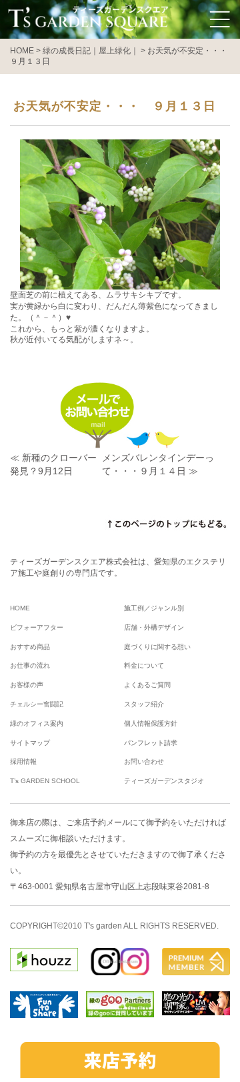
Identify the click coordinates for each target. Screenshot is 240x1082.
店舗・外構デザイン (154, 627)
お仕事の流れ (30, 665)
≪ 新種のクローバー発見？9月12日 (53, 464)
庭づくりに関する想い (157, 646)
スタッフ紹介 (144, 704)
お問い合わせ (144, 761)
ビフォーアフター (36, 627)
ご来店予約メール (98, 822)
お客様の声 (26, 684)
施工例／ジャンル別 (154, 608)
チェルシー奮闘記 (36, 704)
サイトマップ (30, 742)
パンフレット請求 (150, 742)
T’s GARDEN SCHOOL (45, 780)
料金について (144, 665)
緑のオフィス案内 (36, 723)
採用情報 (23, 761)
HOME (20, 608)
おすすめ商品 (30, 646)
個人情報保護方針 (150, 723)
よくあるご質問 (147, 684)
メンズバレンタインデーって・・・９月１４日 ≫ (158, 464)
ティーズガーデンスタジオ (164, 780)
